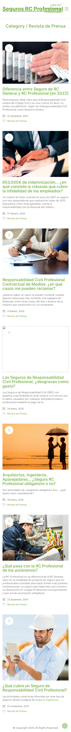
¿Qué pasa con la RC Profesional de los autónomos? (32, 568)
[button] (67, 9)
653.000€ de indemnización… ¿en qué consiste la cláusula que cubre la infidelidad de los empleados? (35, 186)
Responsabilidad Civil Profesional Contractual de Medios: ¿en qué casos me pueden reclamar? (33, 284)
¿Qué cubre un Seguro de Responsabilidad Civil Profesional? (34, 688)
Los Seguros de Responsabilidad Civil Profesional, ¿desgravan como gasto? (35, 381)
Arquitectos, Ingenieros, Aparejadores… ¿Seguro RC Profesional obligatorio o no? (29, 479)
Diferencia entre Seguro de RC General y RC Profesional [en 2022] (35, 91)
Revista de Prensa (47, 26)
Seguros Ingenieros (46, 699)
